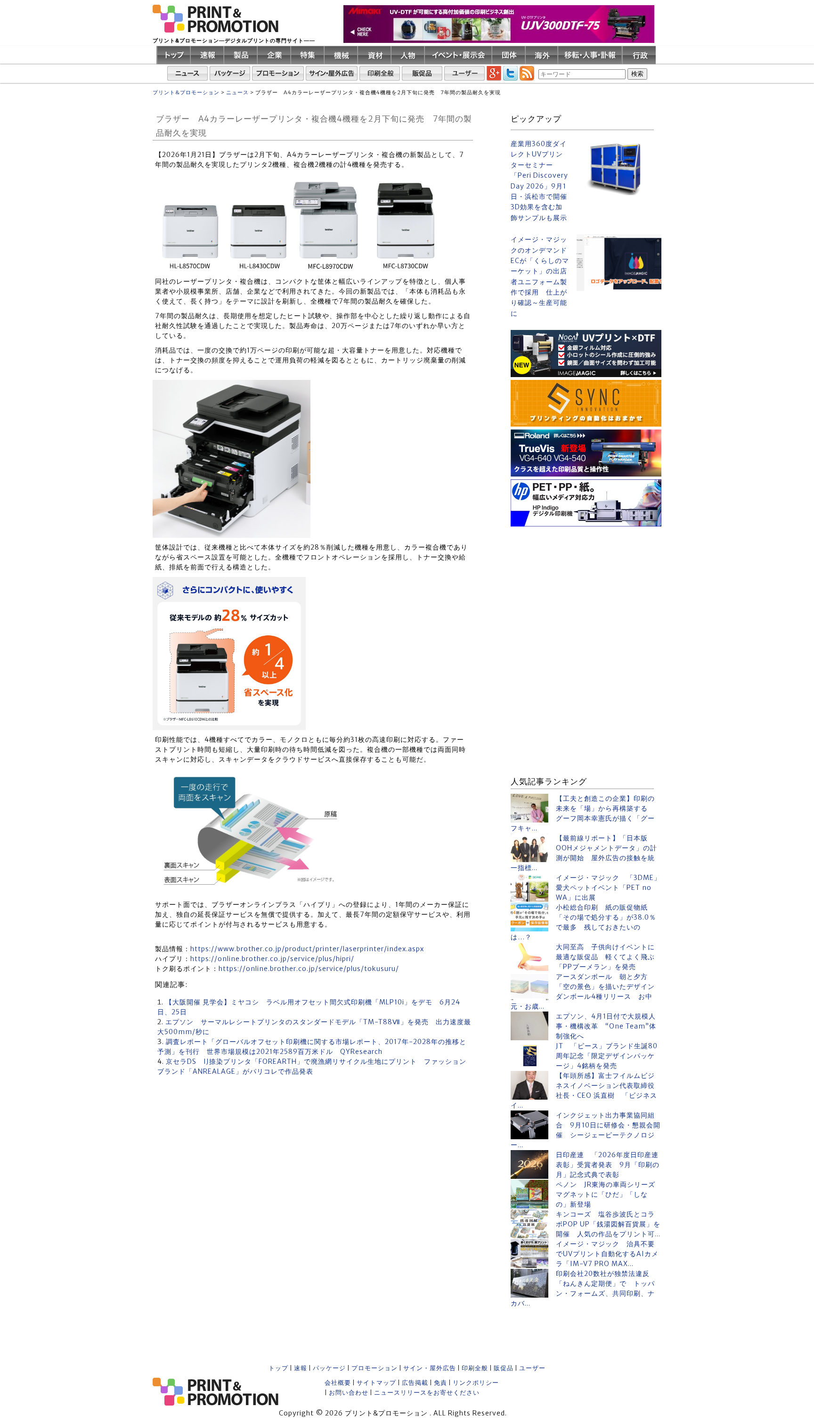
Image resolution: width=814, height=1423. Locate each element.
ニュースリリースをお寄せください (427, 1392)
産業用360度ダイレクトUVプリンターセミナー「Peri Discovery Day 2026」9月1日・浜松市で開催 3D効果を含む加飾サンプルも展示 (540, 181)
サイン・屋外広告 (429, 1368)
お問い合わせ (348, 1392)
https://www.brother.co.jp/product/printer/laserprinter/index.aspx (307, 949)
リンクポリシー (476, 1382)
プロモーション (374, 1368)
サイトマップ (376, 1382)
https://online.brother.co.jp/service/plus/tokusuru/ (309, 968)
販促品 (503, 1368)
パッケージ (329, 1368)
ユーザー (532, 1368)
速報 (300, 1368)
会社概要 (338, 1382)
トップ (278, 1368)
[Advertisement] (586, 588)
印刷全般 (475, 1368)
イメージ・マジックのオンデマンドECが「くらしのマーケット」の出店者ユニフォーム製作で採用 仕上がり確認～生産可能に (540, 276)
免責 (440, 1382)
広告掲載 (415, 1382)
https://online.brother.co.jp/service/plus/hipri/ (272, 958)
